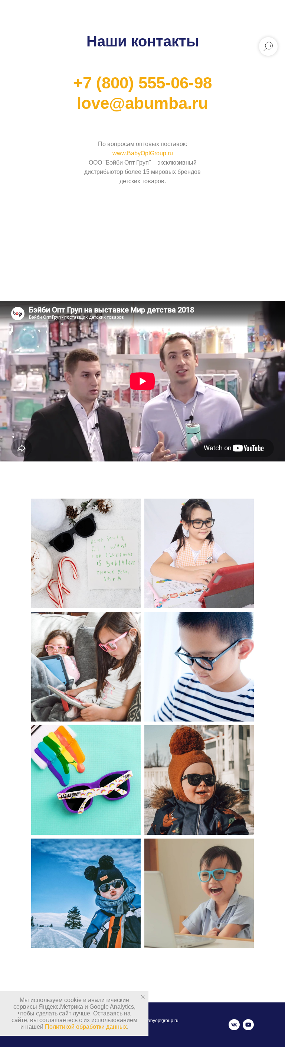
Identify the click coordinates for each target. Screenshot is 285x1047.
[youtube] (248, 1024)
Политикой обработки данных (86, 1027)
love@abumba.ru (142, 103)
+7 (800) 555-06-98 (142, 83)
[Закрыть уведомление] (143, 997)
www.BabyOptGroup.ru (142, 153)
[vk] (234, 1024)
